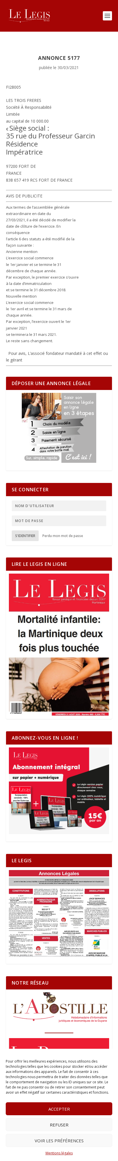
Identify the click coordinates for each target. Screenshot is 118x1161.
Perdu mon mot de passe (62, 535)
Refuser (59, 1125)
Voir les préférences (59, 1140)
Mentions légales (59, 1153)
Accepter (59, 1109)
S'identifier (25, 535)
